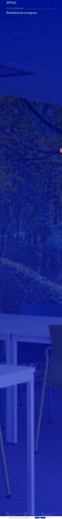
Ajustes (48, 517)
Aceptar (37, 517)
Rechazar (43, 517)
